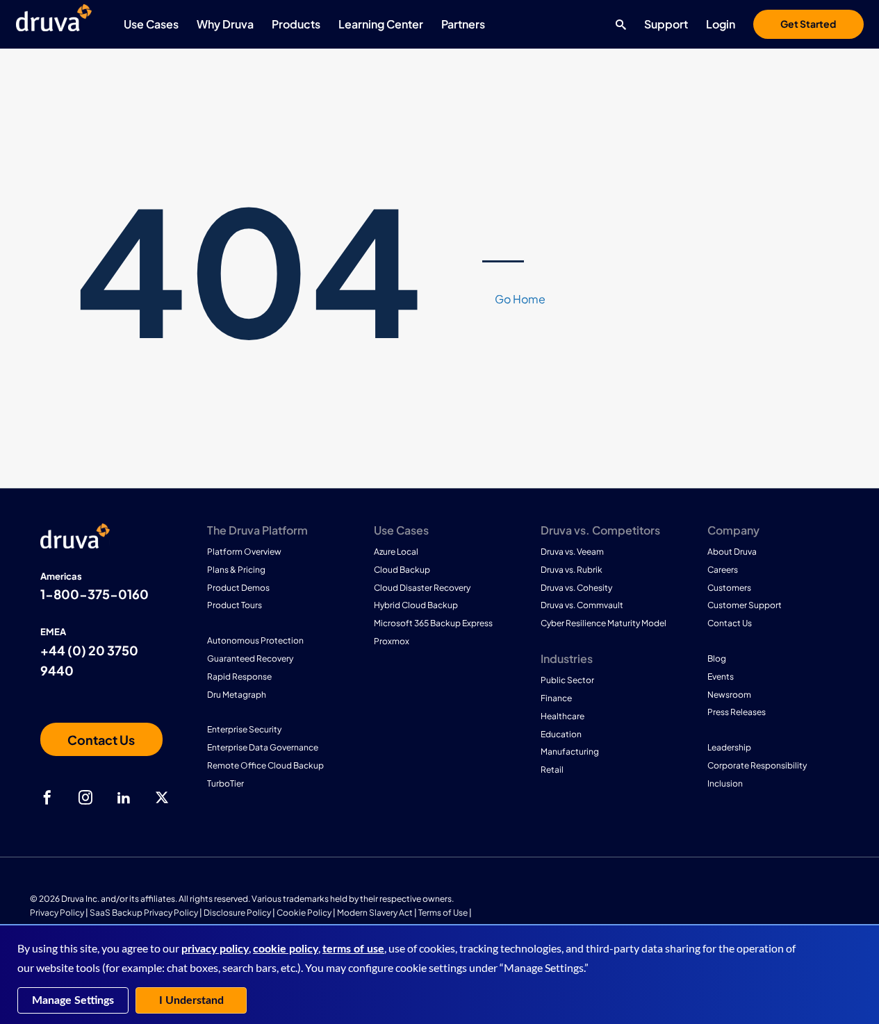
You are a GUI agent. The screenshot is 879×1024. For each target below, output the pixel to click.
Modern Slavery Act (375, 912)
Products (296, 24)
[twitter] (162, 798)
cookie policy (285, 949)
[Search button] (617, 24)
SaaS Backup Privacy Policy (144, 912)
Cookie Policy (304, 912)
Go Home (520, 299)
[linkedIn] (124, 798)
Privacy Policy (57, 912)
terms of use (353, 949)
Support (666, 24)
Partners (463, 24)
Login (720, 24)
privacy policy (215, 949)
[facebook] (47, 798)
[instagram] (85, 798)
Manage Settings (73, 1000)
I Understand (191, 1000)
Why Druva (225, 24)
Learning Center (380, 24)
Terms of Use (443, 912)
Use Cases (151, 24)
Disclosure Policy (237, 912)
